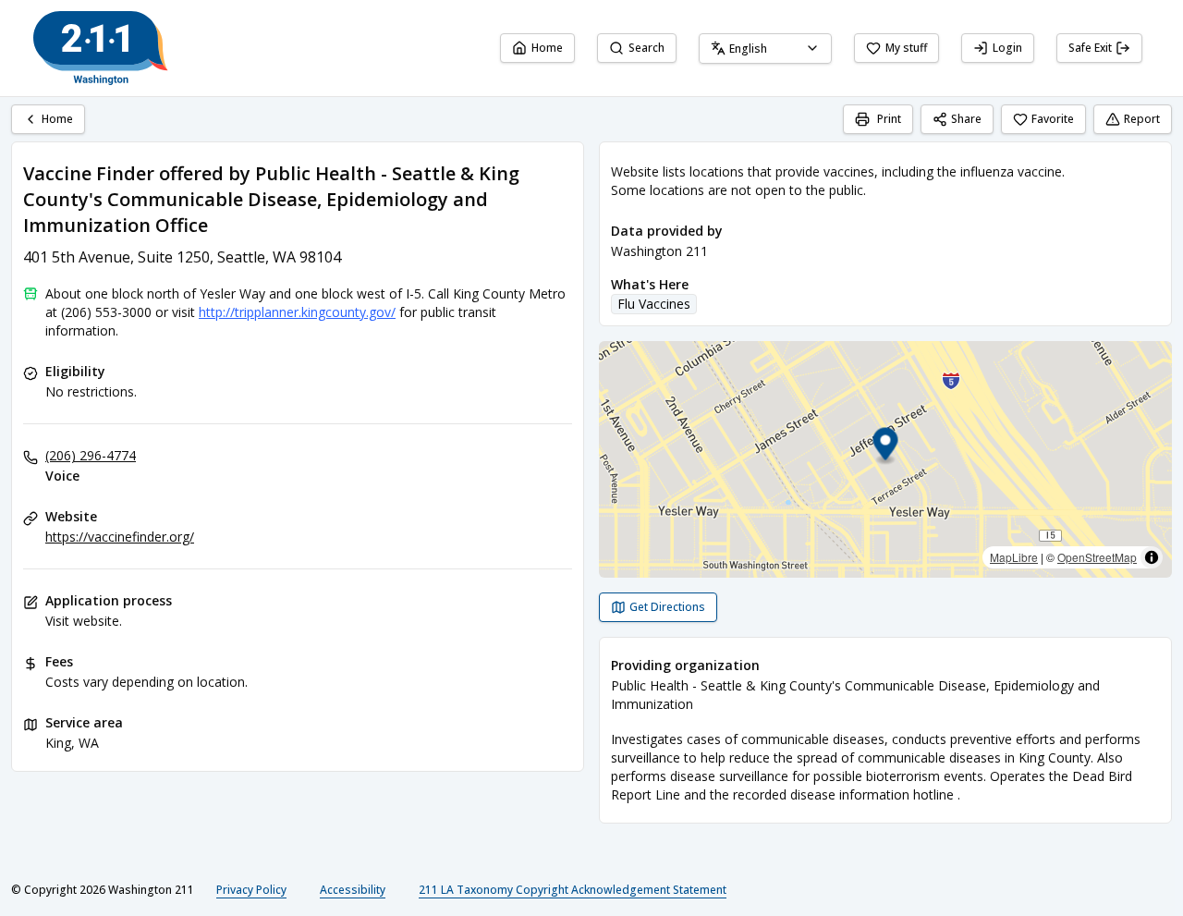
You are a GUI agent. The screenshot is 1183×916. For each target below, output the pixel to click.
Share (966, 119)
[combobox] (765, 48)
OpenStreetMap (1097, 557)
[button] (885, 447)
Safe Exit (1090, 47)
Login (1007, 47)
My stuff (906, 47)
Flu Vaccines (653, 303)
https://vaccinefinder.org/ (119, 536)
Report (1142, 119)
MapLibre (1014, 557)
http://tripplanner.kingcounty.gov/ (297, 312)
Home (547, 47)
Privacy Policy (251, 890)
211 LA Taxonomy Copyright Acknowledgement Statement (572, 890)
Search (646, 47)
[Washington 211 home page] (100, 48)
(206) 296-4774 (90, 455)
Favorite (1052, 119)
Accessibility (352, 890)
